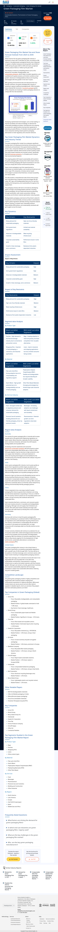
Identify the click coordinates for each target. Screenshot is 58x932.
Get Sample (14, 859)
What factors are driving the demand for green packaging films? (22, 821)
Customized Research (15, 920)
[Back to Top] (54, 919)
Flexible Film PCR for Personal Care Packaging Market (9, 886)
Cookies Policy (50, 921)
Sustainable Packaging (19, 6)
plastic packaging (10, 542)
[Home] (5, 6)
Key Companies (46, 107)
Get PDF (33, 859)
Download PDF (49, 41)
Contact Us (28, 928)
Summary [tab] (8, 29)
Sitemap (45, 923)
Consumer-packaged (28, 88)
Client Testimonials (30, 926)
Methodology (48, 128)
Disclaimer (42, 919)
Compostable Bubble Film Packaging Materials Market (49, 875)
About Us (28, 918)
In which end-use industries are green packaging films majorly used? (21, 829)
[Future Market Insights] (6, 2)
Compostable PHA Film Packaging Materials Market (36, 875)
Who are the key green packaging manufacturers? (19, 843)
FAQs (41, 923)
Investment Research (15, 922)
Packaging (9, 6)
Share (30, 115)
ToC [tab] (17, 29)
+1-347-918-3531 (23, 912)
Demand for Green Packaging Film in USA (9, 874)
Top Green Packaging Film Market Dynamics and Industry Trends (47, 67)
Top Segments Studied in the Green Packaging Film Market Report (47, 114)
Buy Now (48, 18)
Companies (25, 29)
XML (50, 923)
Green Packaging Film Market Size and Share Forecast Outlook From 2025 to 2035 (47, 57)
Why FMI (28, 922)
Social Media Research (16, 924)
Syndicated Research (15, 918)
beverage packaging (16, 154)
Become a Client (29, 924)
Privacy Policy (43, 921)
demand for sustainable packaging (14, 448)
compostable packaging (11, 74)
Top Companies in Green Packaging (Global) (47, 98)
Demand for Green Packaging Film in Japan (22, 874)
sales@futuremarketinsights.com (26, 911)
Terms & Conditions (50, 919)
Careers (28, 920)
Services (12, 916)
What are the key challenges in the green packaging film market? (22, 836)
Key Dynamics (46, 72)
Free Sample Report (48, 32)
